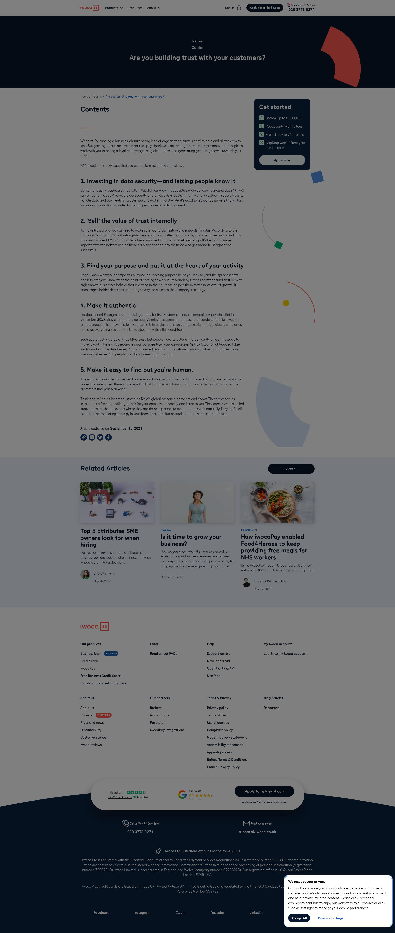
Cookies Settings (330, 918)
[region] (338, 901)
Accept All (299, 918)
